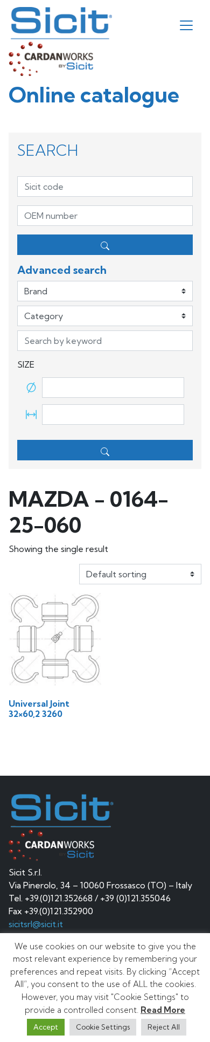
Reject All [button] (164, 1027)
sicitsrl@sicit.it (36, 924)
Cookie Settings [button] (103, 1027)
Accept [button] (45, 1027)
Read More (163, 1010)
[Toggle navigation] (186, 25)
